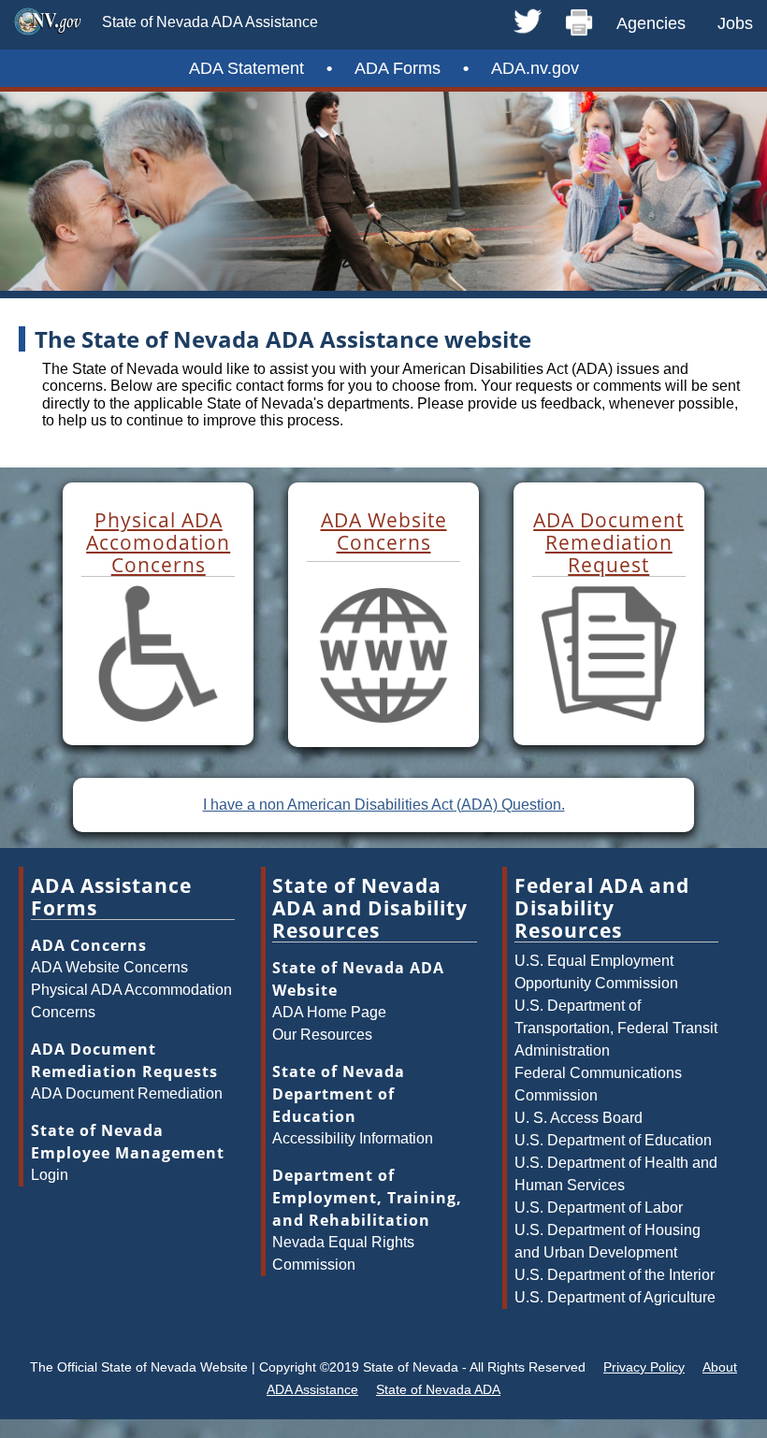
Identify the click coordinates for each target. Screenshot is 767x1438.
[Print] (579, 23)
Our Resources (322, 1035)
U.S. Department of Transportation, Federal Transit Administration (615, 1028)
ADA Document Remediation (127, 1093)
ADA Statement (246, 68)
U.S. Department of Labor (598, 1207)
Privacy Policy (644, 1366)
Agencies (651, 23)
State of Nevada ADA (438, 1389)
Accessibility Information (352, 1138)
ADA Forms (398, 68)
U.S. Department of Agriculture (615, 1297)
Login (49, 1175)
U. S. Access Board (578, 1118)
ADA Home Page (329, 1012)
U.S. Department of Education (613, 1140)
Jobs (735, 23)
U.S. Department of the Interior (614, 1275)
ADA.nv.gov (535, 68)
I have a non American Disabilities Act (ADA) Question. (384, 804)
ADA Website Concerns (109, 967)
